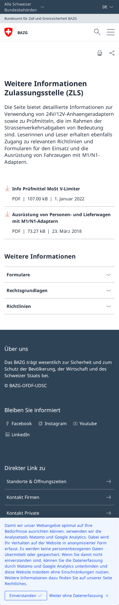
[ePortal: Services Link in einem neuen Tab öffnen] (100, 7)
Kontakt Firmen (23, 497)
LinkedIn (21, 435)
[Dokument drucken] (100, 53)
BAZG (22, 32)
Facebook (22, 423)
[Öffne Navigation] (110, 32)
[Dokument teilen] (112, 53)
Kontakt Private (23, 513)
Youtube (88, 423)
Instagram (55, 423)
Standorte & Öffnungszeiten (36, 481)
